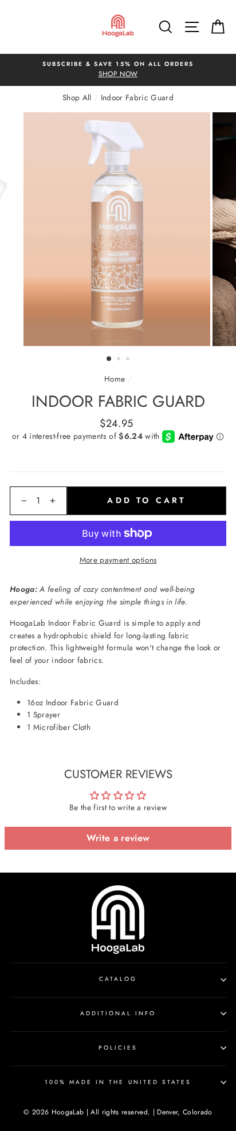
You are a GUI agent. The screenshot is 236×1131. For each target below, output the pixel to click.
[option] (118, 70)
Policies (118, 1047)
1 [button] (109, 359)
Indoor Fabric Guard (137, 97)
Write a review (118, 838)
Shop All (77, 97)
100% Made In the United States (118, 1082)
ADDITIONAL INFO (118, 1013)
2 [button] (120, 360)
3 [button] (129, 360)
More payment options (118, 560)
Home (114, 378)
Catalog (118, 979)
